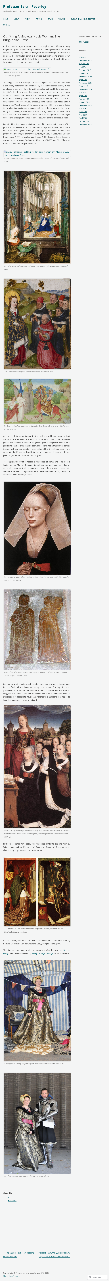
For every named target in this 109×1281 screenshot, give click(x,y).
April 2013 (83, 118)
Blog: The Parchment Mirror (83, 19)
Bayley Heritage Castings (42, 953)
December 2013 (85, 105)
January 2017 (84, 73)
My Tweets (84, 42)
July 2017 (82, 67)
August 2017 (84, 63)
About (16, 19)
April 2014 (83, 95)
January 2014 (84, 102)
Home (5, 19)
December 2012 (85, 124)
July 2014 (82, 92)
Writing (39, 19)
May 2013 (83, 115)
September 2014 (85, 89)
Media (27, 19)
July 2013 (82, 108)
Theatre (61, 19)
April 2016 (83, 79)
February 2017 (85, 70)
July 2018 (82, 57)
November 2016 (85, 76)
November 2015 (85, 83)
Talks (50, 19)
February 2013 (85, 121)
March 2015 (83, 86)
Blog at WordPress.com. (12, 1276)
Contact (7, 25)
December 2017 (85, 60)
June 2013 (83, 111)
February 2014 (85, 99)
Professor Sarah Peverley (24, 6)
